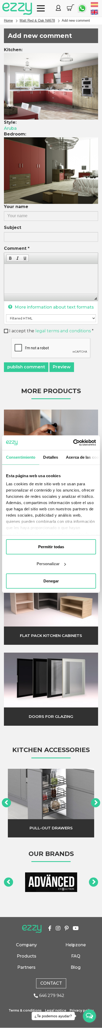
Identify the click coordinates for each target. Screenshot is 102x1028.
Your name (16, 206)
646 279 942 (51, 995)
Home (8, 20)
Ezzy (32, 929)
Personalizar (48, 564)
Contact (51, 983)
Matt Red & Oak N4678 (37, 20)
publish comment (26, 366)
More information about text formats (54, 307)
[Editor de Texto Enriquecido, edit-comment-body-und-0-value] (51, 279)
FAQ (75, 956)
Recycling (51, 828)
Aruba (10, 128)
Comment (17, 248)
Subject (12, 227)
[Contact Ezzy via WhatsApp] (82, 8)
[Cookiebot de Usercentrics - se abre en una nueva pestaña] (73, 442)
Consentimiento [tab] (20, 457)
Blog (76, 967)
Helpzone (75, 944)
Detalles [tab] (50, 457)
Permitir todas (51, 546)
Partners (26, 967)
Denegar (51, 580)
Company (26, 944)
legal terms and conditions (63, 330)
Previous (6, 802)
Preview (62, 366)
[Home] (17, 9)
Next (95, 802)
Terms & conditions (25, 1010)
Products (26, 956)
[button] (10, 258)
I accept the (51, 330)
